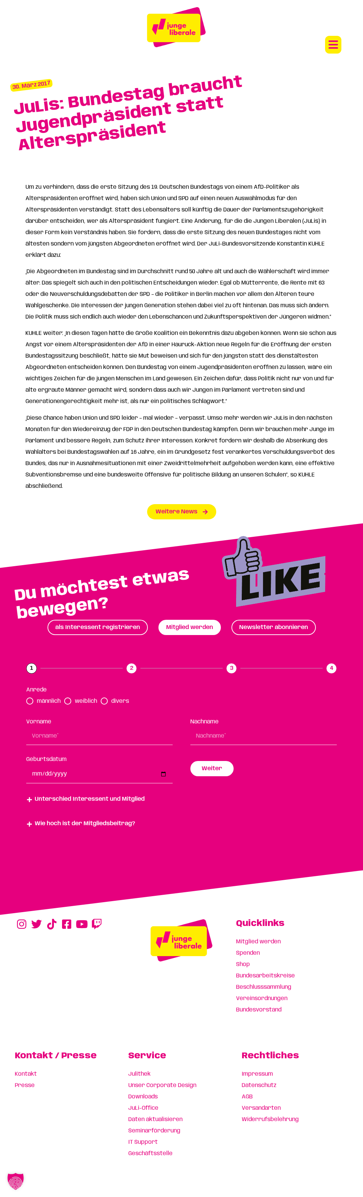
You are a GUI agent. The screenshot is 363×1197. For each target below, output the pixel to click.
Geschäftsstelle (150, 1154)
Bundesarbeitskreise (265, 976)
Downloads (143, 1097)
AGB (247, 1097)
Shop (243, 964)
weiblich (86, 701)
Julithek (139, 1074)
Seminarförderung (154, 1131)
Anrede (36, 690)
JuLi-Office (143, 1108)
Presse (25, 1085)
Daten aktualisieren (155, 1119)
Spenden (248, 953)
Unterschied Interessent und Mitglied (90, 799)
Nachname (204, 722)
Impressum (257, 1074)
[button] (333, 45)
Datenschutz (259, 1085)
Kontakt (26, 1074)
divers (120, 701)
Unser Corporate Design (162, 1085)
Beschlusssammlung (263, 987)
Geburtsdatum (46, 759)
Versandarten (261, 1108)
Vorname (38, 722)
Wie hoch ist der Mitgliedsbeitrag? (85, 824)
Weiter (212, 769)
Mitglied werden (258, 942)
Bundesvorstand (258, 1010)
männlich (49, 701)
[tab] (98, 627)
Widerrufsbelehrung (270, 1119)
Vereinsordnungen (261, 998)
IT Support (143, 1142)
